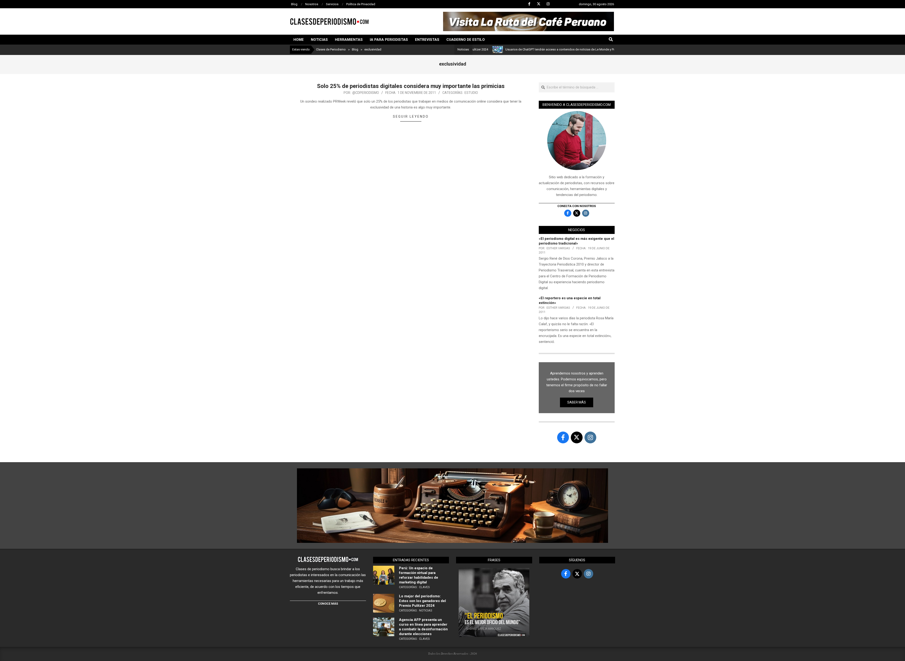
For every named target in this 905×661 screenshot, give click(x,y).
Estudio (471, 93)
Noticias (425, 610)
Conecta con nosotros (576, 206)
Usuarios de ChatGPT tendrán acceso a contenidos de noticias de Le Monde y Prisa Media (540, 49)
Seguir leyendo (411, 116)
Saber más (576, 402)
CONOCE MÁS (328, 603)
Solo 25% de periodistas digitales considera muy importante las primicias (411, 86)
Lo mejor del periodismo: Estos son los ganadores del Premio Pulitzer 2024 (422, 601)
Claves (424, 587)
